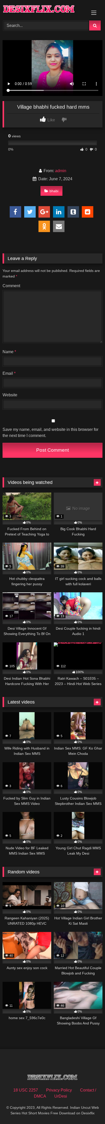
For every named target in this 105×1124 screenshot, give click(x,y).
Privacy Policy (59, 1090)
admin (60, 171)
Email (9, 373)
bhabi (53, 191)
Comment (11, 286)
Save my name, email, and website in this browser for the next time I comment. (50, 432)
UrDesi (60, 1096)
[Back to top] (89, 1109)
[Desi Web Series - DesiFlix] (43, 10)
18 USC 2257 (25, 1090)
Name (9, 352)
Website (10, 395)
